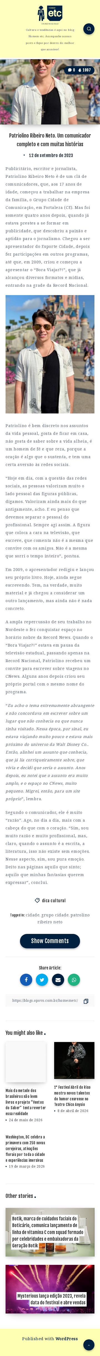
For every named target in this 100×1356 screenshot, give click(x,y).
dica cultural (54, 900)
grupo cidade (55, 915)
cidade (32, 915)
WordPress (67, 1338)
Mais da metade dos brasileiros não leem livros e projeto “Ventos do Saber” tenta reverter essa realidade (26, 1102)
